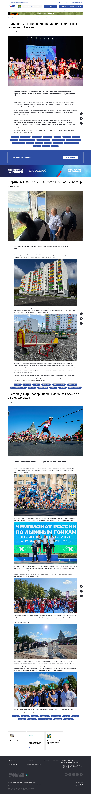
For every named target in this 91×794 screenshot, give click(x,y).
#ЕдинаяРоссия (47, 136)
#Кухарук (66, 716)
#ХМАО (57, 136)
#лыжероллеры (32, 719)
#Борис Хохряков (56, 716)
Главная (10, 17)
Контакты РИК (13, 764)
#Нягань (13, 139)
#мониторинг (62, 387)
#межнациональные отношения (27, 139)
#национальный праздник (43, 139)
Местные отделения (45, 10)
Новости (24, 17)
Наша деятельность (32, 10)
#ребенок (46, 146)
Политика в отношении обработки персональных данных (21, 788)
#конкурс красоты (58, 142)
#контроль (53, 387)
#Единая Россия (36, 136)
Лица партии (19, 10)
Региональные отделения (51, 760)
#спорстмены (58, 719)
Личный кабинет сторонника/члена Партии (70, 6)
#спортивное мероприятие (45, 719)
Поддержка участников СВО (45, 13)
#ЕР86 (14, 136)
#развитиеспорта (68, 719)
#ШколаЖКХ (32, 387)
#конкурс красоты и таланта (72, 142)
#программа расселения (74, 387)
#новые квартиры (72, 384)
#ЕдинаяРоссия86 (25, 136)
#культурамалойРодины (18, 142)
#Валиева (55, 146)
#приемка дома (46, 384)
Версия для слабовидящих (77, 2)
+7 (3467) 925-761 (70, 762)
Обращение (50, 6)
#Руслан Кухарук (44, 716)
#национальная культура (58, 139)
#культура (30, 142)
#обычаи (39, 142)
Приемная (56, 10)
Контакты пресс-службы (34, 764)
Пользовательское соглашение (15, 785)
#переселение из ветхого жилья (18, 387)
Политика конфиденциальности (15, 787)
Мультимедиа (66, 10)
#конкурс (48, 142)
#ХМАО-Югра (67, 136)
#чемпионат (22, 719)
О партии (10, 10)
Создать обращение (71, 157)
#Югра (76, 136)
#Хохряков (75, 716)
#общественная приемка (59, 384)
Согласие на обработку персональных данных (18, 789)
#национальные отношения (74, 139)
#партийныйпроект (43, 387)
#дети (37, 146)
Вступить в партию (78, 10)
